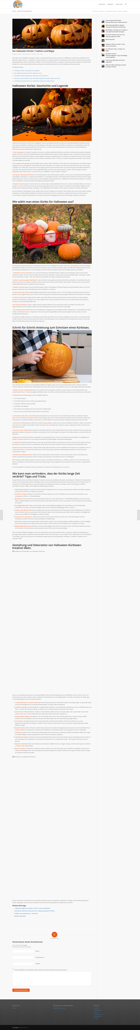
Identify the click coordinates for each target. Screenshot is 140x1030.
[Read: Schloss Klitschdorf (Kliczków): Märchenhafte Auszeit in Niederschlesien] (103, 21)
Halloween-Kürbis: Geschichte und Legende (27, 70)
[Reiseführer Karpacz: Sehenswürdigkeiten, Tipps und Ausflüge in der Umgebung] (1, 515)
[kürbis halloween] (52, 34)
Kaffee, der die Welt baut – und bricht (26, 913)
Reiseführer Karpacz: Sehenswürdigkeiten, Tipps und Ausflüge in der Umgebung (116, 55)
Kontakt (14, 1008)
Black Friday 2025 (20, 916)
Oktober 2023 (98, 1016)
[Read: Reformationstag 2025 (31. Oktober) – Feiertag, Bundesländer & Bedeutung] (103, 26)
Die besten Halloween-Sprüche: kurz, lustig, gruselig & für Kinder (35, 911)
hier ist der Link (64, 467)
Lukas (41, 54)
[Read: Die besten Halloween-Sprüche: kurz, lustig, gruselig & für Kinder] (103, 35)
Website (38, 963)
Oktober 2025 (98, 1010)
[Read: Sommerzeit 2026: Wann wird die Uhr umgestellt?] (103, 61)
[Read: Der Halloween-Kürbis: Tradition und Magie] (103, 50)
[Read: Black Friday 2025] (103, 40)
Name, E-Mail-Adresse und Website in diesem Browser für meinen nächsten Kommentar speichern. (41, 970)
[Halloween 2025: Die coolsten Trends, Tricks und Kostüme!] (138, 515)
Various (34, 54)
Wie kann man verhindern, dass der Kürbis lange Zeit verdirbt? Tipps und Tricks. (37, 78)
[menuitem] (102, 4)
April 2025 (96, 1012)
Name (38, 951)
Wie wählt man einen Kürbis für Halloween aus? (28, 73)
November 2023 (98, 1014)
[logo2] (21, 4)
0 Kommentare (26, 54)
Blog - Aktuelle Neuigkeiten (22, 11)
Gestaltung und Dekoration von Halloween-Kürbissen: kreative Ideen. (34, 81)
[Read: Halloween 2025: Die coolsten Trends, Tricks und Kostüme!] (103, 45)
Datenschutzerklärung (59, 1008)
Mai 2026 (96, 1008)
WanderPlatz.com (23, 1027)
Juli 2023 (96, 1018)
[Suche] (126, 4)
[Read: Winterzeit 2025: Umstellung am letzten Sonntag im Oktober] (103, 66)
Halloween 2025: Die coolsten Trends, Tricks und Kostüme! (32, 908)
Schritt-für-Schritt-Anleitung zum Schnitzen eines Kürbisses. (31, 76)
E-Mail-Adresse (40, 957)
